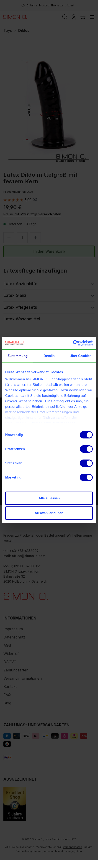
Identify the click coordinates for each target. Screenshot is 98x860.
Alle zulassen (49, 498)
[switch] (86, 449)
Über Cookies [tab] (80, 356)
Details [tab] (49, 356)
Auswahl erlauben (49, 513)
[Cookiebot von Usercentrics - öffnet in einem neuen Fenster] (73, 343)
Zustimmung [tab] (18, 356)
